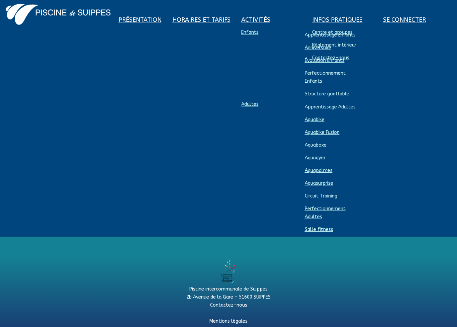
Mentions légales (228, 321)
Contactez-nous (228, 305)
